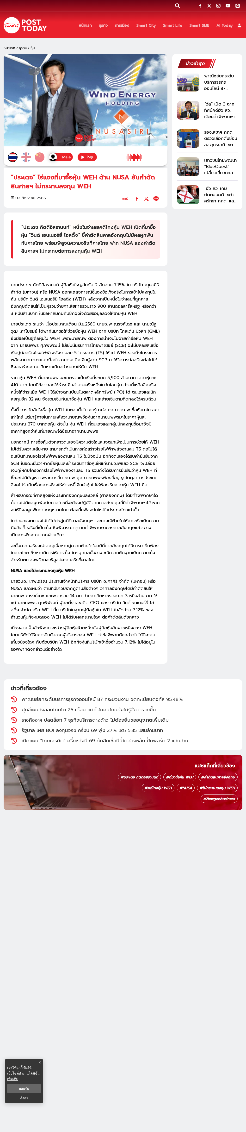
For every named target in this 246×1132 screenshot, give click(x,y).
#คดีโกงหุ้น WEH (158, 788)
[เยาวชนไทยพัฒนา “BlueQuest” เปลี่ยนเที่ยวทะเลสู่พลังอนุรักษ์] (188, 166)
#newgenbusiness (219, 798)
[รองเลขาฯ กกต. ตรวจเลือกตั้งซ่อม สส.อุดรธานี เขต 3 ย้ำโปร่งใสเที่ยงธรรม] (188, 138)
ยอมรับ (24, 1088)
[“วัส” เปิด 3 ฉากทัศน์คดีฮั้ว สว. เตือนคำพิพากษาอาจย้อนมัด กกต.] (188, 110)
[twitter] (146, 198)
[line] (156, 198)
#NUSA (185, 788)
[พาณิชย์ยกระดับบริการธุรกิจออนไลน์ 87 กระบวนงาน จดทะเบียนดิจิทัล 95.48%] (188, 82)
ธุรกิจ (23, 47)
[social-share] (200, 6)
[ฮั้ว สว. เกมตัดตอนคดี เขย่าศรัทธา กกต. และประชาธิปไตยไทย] (188, 194)
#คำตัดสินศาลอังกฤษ (218, 777)
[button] (239, 25)
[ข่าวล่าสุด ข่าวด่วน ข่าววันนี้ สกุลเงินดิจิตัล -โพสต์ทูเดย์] (25, 25)
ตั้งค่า (24, 1098)
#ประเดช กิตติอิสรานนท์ (139, 777)
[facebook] (137, 198)
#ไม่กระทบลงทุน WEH (217, 788)
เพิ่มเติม (12, 1078)
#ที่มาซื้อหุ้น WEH (179, 777)
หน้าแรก (9, 47)
